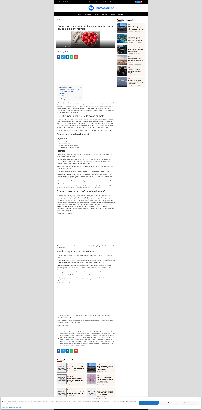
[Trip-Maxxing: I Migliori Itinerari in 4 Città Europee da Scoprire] (122, 60)
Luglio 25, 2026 (138, 64)
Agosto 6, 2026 (101, 384)
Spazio (83, 345)
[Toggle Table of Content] (79, 87)
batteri (80, 332)
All (69, 332)
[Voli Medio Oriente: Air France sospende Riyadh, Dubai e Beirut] (122, 82)
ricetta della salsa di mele (96, 337)
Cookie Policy (5, 407)
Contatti (98, 1)
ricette (89, 341)
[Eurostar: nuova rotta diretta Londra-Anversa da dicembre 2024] (122, 49)
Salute (79, 14)
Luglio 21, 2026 (138, 85)
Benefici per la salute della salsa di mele (69, 89)
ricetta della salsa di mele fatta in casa (83, 339)
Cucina (72, 335)
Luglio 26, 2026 (138, 53)
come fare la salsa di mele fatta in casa (92, 333)
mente (112, 335)
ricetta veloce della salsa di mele (76, 341)
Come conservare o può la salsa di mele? (70, 97)
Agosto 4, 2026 (72, 395)
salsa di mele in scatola (100, 343)
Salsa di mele (99, 341)
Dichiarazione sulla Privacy (15, 407)
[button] (199, 398)
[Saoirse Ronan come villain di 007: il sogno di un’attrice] (62, 368)
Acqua (66, 332)
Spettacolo (70, 364)
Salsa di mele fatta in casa (85, 343)
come (62, 333)
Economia (104, 14)
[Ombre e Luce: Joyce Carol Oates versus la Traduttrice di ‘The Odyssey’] (91, 392)
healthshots (101, 335)
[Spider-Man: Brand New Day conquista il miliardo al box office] (62, 379)
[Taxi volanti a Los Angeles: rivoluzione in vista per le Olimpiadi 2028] (91, 368)
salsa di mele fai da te (70, 343)
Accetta (148, 403)
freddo (95, 335)
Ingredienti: (63, 93)
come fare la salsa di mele (72, 333)
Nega (169, 403)
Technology (87, 14)
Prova (87, 337)
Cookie (105, 1)
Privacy (91, 1)
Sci (79, 345)
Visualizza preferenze (190, 403)
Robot (93, 341)
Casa (108, 332)
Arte (72, 332)
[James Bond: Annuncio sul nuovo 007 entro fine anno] (62, 392)
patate (83, 337)
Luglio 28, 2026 (138, 42)
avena (76, 332)
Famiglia (77, 335)
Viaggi (96, 14)
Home (58, 19)
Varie (98, 375)
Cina (112, 332)
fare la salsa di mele (86, 335)
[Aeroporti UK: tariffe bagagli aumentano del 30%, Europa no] (122, 71)
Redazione (112, 1)
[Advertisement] (86, 74)
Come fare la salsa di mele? (66, 91)
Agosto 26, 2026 (72, 370)
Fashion (113, 14)
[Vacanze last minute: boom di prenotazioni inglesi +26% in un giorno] (122, 38)
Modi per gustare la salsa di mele (68, 99)
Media (107, 335)
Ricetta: (62, 95)
